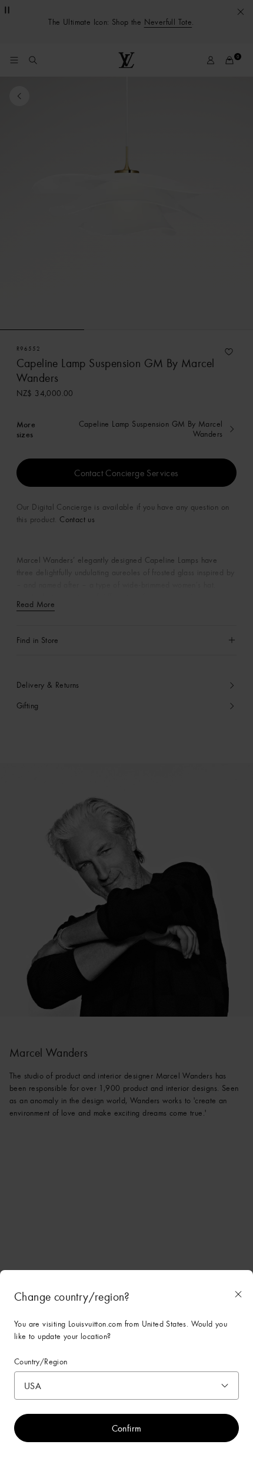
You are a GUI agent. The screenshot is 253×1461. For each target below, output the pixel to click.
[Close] (238, 1294)
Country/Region (41, 1362)
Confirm (127, 1428)
